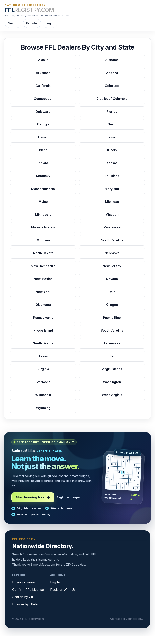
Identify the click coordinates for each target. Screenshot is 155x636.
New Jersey (112, 266)
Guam (112, 124)
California (43, 86)
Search (13, 23)
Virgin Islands (112, 369)
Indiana (43, 163)
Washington (112, 382)
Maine (43, 202)
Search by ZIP (23, 597)
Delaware (43, 112)
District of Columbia (111, 99)
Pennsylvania (43, 318)
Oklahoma (43, 305)
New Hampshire (43, 266)
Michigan (112, 202)
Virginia (43, 369)
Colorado (112, 86)
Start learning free (30, 497)
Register (32, 23)
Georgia (43, 124)
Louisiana (112, 176)
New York (43, 292)
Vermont (43, 382)
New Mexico (43, 279)
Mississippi (112, 227)
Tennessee (112, 343)
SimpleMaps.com (43, 564)
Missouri (112, 215)
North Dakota (43, 253)
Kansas (112, 163)
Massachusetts (43, 189)
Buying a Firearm (25, 582)
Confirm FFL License (28, 590)
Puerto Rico (112, 318)
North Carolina (112, 240)
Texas (43, 356)
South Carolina (112, 330)
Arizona (112, 73)
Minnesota (43, 215)
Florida (112, 112)
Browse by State (25, 604)
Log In (50, 23)
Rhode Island (43, 330)
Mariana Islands (43, 227)
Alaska (43, 60)
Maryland (112, 189)
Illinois (112, 150)
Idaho (43, 150)
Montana (43, 240)
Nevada (112, 279)
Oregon (112, 305)
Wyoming (43, 408)
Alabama (112, 60)
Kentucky (43, 176)
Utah (111, 356)
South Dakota (43, 343)
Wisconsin (43, 395)
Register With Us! (63, 590)
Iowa (112, 137)
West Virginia (112, 395)
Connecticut (43, 99)
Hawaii (43, 137)
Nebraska (111, 253)
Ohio (111, 292)
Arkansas (43, 73)
